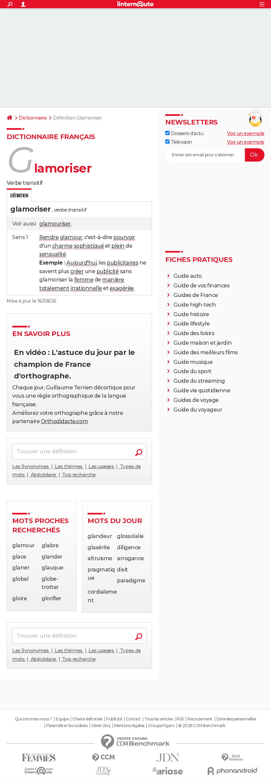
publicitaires (122, 263)
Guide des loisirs (194, 333)
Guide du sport (193, 371)
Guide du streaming (199, 381)
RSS (180, 719)
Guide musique (193, 362)
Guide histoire (191, 314)
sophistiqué (89, 246)
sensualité (52, 254)
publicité (108, 271)
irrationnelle (86, 288)
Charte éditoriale (87, 719)
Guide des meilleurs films (206, 352)
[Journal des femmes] (39, 758)
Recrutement (200, 719)
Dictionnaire (33, 118)
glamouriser (55, 223)
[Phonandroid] (232, 771)
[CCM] (103, 758)
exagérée (122, 288)
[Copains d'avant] (39, 771)
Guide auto (188, 276)
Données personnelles (236, 719)
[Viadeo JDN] (103, 771)
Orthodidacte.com (64, 421)
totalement (54, 288)
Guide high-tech (195, 305)
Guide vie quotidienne (202, 390)
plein (118, 246)
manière (113, 279)
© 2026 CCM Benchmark (201, 725)
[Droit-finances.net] (232, 758)
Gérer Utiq (100, 725)
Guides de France (196, 295)
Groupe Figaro (161, 725)
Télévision (181, 142)
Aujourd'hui (81, 263)
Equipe (62, 719)
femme (84, 279)
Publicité (114, 719)
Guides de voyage (196, 400)
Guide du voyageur (198, 410)
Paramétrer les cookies (66, 725)
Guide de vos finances (202, 285)
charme (62, 246)
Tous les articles (158, 719)
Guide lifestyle (192, 323)
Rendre (48, 237)
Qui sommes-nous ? (33, 719)
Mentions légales (129, 725)
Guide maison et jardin (203, 343)
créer (77, 271)
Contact (133, 719)
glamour (71, 237)
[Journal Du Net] (168, 758)
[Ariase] (168, 770)
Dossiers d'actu (186, 133)
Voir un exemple (245, 133)
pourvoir (124, 237)
